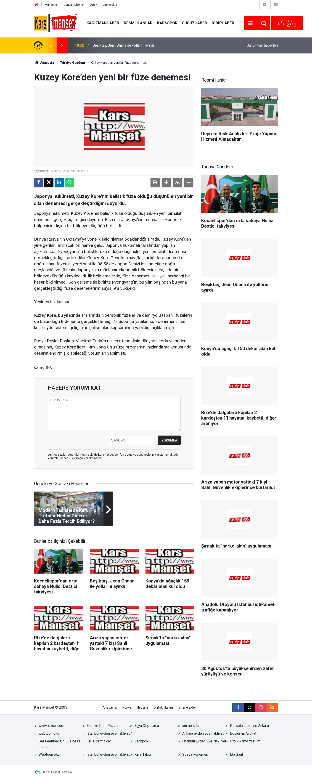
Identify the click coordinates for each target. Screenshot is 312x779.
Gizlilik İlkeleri (163, 708)
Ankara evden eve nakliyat (203, 733)
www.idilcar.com (51, 725)
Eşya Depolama (146, 725)
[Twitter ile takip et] (249, 707)
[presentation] (50, 45)
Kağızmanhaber (103, 23)
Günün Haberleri (74, 4)
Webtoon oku (49, 754)
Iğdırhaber (223, 23)
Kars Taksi (142, 754)
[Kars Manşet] (55, 23)
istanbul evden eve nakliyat (108, 733)
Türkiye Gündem (72, 62)
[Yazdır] (155, 182)
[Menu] (250, 23)
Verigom (141, 741)
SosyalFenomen (195, 754)
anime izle (190, 725)
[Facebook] (38, 182)
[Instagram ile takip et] (261, 707)
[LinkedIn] (59, 182)
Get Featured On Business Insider (59, 744)
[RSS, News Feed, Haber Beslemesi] (272, 707)
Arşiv (93, 4)
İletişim (142, 708)
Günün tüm (262, 45)
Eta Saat (236, 754)
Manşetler (51, 4)
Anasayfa (47, 62)
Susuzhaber (194, 23)
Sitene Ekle (110, 4)
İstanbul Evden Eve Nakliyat (204, 741)
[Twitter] (48, 182)
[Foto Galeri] (275, 4)
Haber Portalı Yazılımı (57, 772)
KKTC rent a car (99, 741)
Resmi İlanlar (138, 23)
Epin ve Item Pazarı (102, 725)
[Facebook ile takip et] (238, 707)
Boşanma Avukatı (243, 733)
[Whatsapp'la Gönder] (69, 182)
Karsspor (167, 23)
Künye (127, 708)
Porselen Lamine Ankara (249, 725)
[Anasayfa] (36, 4)
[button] (166, 182)
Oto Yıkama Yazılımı (245, 741)
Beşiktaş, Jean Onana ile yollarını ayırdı (123, 45)
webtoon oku (49, 733)
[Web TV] (264, 4)
